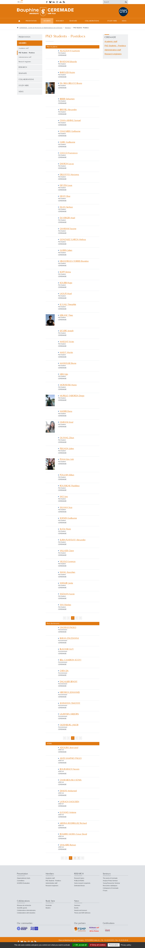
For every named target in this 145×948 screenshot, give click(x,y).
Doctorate (49, 905)
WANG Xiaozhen (67, 572)
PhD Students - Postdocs (115, 46)
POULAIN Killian (67, 475)
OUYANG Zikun (67, 437)
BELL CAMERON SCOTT (71, 660)
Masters (48, 908)
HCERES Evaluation (23, 883)
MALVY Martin (66, 352)
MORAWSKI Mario (68, 385)
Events (76, 908)
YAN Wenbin (65, 604)
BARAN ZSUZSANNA (69, 638)
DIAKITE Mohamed (68, 791)
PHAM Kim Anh (67, 459)
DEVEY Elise (65, 196)
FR (18, 2)
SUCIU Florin (65, 529)
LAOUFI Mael (66, 293)
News (124, 21)
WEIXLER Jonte (66, 583)
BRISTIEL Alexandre (68, 109)
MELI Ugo (64, 374)
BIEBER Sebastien (67, 99)
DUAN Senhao (66, 207)
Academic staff (24, 48)
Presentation (31, 21)
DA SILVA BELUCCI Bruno (71, 83)
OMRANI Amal (66, 422)
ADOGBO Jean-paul (69, 747)
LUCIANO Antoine (68, 812)
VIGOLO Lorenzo (68, 561)
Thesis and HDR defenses (82, 913)
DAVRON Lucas (67, 163)
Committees (20, 880)
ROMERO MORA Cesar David (73, 834)
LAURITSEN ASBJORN (69, 714)
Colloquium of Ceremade (110, 888)
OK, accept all (81, 945)
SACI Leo (64, 496)
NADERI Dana (66, 411)
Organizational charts (23, 878)
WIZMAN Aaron (67, 594)
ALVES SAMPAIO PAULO (71, 758)
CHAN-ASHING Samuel (70, 120)
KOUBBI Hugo (66, 282)
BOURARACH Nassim (69, 769)
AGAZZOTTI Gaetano (70, 50)
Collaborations (92, 21)
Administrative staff (25, 57)
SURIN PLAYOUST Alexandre (73, 540)
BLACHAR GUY (67, 649)
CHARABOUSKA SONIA (71, 780)
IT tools (105, 890)
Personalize (113, 945)
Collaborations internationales (26, 910)
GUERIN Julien (66, 250)
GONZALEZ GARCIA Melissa (73, 239)
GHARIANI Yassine (68, 228)
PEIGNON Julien (67, 448)
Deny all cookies (98, 945)
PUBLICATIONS (79, 880)
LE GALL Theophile (68, 304)
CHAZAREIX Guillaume (70, 131)
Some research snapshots (82, 883)
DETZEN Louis (66, 185)
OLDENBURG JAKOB (69, 725)
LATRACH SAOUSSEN (69, 801)
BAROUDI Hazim (67, 72)
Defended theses (79, 885)
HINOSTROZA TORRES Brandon (74, 261)
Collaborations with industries (26, 913)
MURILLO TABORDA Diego (72, 395)
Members (47, 21)
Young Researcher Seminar (111, 883)
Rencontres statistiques (110, 885)
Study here (112, 21)
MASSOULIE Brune (68, 363)
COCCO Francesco (69, 153)
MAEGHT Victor (67, 341)
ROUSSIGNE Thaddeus (70, 485)
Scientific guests (22, 908)
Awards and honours (80, 910)
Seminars (73, 21)
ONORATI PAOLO (68, 627)
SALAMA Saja (66, 507)
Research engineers (25, 62)
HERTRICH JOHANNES (70, 692)
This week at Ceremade (110, 878)
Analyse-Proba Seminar (110, 880)
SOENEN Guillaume (68, 518)
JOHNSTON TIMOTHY (70, 703)
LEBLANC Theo (66, 315)
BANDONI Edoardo (68, 61)
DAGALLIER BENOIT (68, 681)
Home (19, 21)
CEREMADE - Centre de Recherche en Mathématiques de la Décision (40, 28)
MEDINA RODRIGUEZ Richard (73, 823)
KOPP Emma (65, 272)
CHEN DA (64, 670)
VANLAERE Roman (68, 845)
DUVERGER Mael (67, 218)
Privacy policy (126, 945)
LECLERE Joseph (67, 330)
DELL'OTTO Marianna (69, 174)
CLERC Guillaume (67, 142)
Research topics (79, 878)
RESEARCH (60, 21)
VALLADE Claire (67, 550)
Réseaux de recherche (24, 905)
